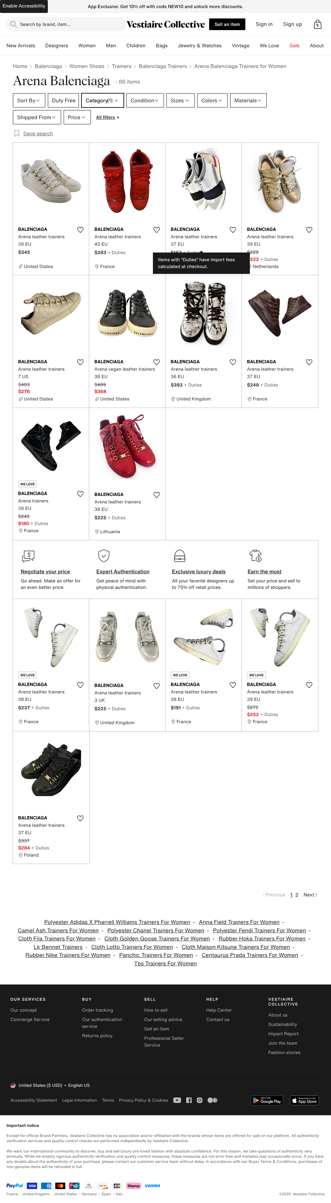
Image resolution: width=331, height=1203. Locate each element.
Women (87, 45)
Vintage (240, 45)
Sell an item (227, 24)
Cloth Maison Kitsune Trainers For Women (236, 947)
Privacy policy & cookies (143, 1100)
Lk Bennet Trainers (58, 947)
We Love (269, 45)
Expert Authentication (123, 571)
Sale (295, 45)
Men (111, 45)
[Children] (150, 45)
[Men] (121, 45)
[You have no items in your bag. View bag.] (317, 24)
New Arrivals (20, 45)
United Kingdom (36, 1194)
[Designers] (73, 45)
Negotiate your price (45, 571)
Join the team (282, 1043)
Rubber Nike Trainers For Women (68, 955)
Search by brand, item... (45, 24)
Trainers (121, 66)
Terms (108, 1100)
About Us (320, 45)
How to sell (155, 1010)
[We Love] (284, 45)
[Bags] (172, 45)
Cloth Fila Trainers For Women (57, 939)
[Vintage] (254, 45)
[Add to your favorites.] (80, 230)
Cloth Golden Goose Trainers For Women (157, 939)
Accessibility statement (33, 1100)
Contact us (218, 1019)
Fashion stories (284, 1052)
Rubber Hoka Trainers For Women (262, 939)
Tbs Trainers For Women (165, 964)
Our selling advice (163, 1019)
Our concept (23, 1010)
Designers (56, 45)
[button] (317, 24)
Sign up (292, 24)
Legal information (79, 1100)
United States (65, 1194)
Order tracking (97, 1010)
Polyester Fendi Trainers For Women (259, 931)
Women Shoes (86, 66)
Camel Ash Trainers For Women (58, 931)
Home (20, 66)
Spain (106, 1194)
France (12, 1194)
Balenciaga (48, 66)
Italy (119, 1194)
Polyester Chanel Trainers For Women (155, 931)
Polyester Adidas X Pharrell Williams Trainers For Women (117, 922)
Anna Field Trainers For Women (239, 922)
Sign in (264, 24)
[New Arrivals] (40, 45)
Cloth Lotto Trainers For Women (132, 947)
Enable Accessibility (24, 6)
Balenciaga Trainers (163, 66)
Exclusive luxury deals (199, 571)
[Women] (100, 45)
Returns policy (97, 1035)
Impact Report (283, 1033)
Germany (89, 1194)
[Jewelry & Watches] (226, 45)
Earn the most (265, 571)
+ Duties (116, 252)
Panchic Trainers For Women (156, 955)
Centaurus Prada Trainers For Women (250, 955)
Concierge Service (29, 1019)
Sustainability (282, 1024)
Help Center (219, 1010)
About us (277, 1015)
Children (136, 45)
